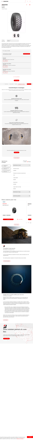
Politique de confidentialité (19, 438)
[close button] (32, 435)
